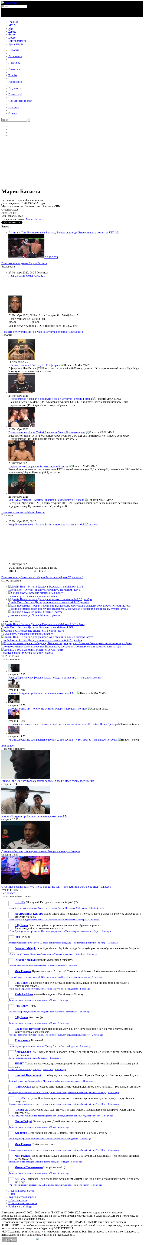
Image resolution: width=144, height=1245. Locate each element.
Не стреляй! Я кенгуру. (29, 913)
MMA (11, 24)
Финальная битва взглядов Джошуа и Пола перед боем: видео (39, 1162)
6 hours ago (63, 1173)
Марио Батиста (35, 219)
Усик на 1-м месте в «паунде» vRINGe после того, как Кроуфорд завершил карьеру (49, 977)
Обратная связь (17, 1200)
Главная (13, 21)
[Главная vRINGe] (9, 2)
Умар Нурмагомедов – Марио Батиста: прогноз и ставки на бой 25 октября (53, 524)
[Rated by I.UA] (43, 1241)
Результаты (15, 88)
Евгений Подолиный (28, 1075)
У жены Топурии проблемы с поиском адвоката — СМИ (42, 693)
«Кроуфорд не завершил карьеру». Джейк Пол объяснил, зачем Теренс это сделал (49, 1185)
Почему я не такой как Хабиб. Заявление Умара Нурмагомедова (46, 432)
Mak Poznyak (23, 971)
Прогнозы (14, 62)
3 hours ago (60, 1069)
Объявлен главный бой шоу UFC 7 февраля (34, 365)
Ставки (12, 113)
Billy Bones (21, 925)
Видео (12, 31)
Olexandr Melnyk (25, 948)
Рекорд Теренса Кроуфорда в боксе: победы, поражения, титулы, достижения (54, 677)
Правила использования (22, 1203)
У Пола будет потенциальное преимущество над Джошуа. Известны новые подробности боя (54, 1116)
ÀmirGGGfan (23, 1051)
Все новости (8, 745)
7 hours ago (96, 1185)
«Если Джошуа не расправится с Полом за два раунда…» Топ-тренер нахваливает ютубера (62, 739)
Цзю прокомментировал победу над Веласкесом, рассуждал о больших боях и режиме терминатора (68, 608)
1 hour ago (94, 919)
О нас (11, 1193)
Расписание (15, 81)
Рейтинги (14, 69)
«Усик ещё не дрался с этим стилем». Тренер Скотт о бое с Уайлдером (43, 989)
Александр (21, 1109)
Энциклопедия (17, 40)
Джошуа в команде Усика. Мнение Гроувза (34, 615)
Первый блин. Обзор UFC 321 (26, 275)
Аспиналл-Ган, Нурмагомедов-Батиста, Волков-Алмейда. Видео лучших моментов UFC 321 (64, 232)
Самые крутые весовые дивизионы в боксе (34, 596)
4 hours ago (63, 1127)
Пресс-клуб (15, 94)
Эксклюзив (15, 56)
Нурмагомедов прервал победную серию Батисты (38, 466)
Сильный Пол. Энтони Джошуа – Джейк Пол (30, 1069)
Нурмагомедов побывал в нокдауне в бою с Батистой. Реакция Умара (50, 398)
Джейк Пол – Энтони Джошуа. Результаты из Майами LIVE (44, 589)
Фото (11, 34)
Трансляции (15, 43)
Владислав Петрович (28, 1028)
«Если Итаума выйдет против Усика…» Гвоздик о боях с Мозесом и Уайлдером (48, 908)
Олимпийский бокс (20, 100)
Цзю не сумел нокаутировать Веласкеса (28, 1058)
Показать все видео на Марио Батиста (24, 263)
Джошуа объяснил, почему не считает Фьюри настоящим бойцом (47, 708)
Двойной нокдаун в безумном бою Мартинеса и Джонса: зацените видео (44, 1081)
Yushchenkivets (24, 994)
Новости (13, 49)
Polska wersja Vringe (20, 1206)
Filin (17, 936)
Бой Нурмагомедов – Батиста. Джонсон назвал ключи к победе (46, 499)
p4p (10, 28)
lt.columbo (21, 1132)
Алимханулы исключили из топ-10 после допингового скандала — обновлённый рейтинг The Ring (57, 943)
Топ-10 (12, 75)
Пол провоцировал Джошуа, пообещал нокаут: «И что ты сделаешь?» (43, 1011)
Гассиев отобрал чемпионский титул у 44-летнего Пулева (37, 965)
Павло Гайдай (23, 1121)
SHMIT (19, 1063)
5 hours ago (113, 1150)
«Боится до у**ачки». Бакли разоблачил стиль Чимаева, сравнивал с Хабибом (46, 954)
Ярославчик (22, 1040)
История (13, 107)
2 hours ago (85, 1011)
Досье (11, 37)
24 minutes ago (96, 908)
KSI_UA (20, 902)
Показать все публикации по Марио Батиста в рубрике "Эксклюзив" (42, 331)
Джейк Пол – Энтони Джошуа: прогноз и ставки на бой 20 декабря (48, 602)
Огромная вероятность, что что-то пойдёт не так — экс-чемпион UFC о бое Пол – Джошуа (63, 724)
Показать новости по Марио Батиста (23, 512)
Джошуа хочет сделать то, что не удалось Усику (32, 1000)
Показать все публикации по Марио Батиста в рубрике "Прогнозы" (42, 577)
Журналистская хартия (22, 1196)
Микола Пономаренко (29, 1167)
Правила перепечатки (21, 1190)
